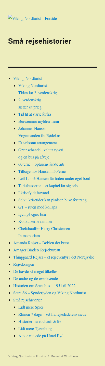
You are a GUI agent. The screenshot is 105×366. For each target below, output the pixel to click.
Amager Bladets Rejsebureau (36, 249)
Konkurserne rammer (35, 221)
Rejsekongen (23, 264)
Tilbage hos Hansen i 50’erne (42, 171)
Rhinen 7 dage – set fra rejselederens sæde (52, 314)
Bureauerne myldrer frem (38, 121)
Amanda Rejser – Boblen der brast (41, 242)
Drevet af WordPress (64, 356)
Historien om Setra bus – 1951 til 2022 (44, 285)
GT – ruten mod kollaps (37, 207)
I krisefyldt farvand (33, 192)
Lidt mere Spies (31, 307)
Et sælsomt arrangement (37, 142)
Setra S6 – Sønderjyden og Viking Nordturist (49, 292)
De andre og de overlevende (35, 278)
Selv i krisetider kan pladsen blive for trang (52, 199)
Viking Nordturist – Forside (27, 356)
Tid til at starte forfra (34, 114)
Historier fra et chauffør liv (39, 321)
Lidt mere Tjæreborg (35, 328)
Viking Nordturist (27, 78)
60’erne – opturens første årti (41, 164)
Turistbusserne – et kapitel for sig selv (48, 185)
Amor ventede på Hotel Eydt (41, 335)
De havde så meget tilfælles (35, 271)
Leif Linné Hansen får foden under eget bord (54, 178)
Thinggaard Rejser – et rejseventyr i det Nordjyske (53, 257)
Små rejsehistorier (27, 299)
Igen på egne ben (32, 214)
